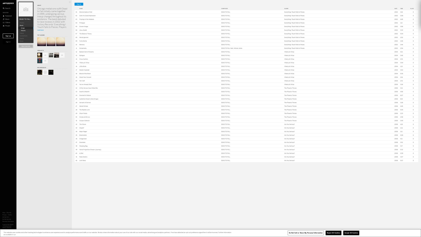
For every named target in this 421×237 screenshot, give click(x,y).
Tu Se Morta (83, 41)
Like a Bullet (83, 30)
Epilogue (82, 55)
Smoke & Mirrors (84, 117)
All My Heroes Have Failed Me (88, 88)
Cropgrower (83, 139)
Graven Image (83, 26)
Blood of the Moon (85, 74)
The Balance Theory (85, 34)
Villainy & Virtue (289, 52)
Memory (82, 45)
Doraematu (83, 48)
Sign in (8, 42)
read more (40, 30)
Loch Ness (82, 160)
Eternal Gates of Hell (85, 12)
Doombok (82, 142)
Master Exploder (84, 70)
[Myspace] (8, 3)
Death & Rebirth (84, 92)
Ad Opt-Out (5, 217)
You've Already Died (85, 84)
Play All (79, 4)
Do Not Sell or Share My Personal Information (306, 233)
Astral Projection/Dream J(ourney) (90, 150)
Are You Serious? (289, 124)
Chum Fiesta (83, 113)
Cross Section (83, 59)
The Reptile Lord (84, 110)
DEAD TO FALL (25, 19)
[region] (210, 233)
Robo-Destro (83, 157)
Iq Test (81, 153)
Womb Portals (83, 106)
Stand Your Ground (85, 77)
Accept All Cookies (351, 233)
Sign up (8, 36)
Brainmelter (83, 135)
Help (3, 212)
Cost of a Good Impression (87, 16)
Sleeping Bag (83, 146)
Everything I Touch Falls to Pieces (294, 12)
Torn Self (82, 81)
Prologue (82, 23)
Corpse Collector (84, 121)
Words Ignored (83, 37)
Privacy (4, 215)
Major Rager (83, 131)
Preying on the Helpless (86, 19)
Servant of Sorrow (85, 102)
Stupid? (81, 128)
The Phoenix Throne (290, 88)
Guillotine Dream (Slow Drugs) (88, 99)
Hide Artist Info (25, 46)
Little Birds (82, 66)
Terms (10, 215)
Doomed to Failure (85, 95)
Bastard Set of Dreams (86, 52)
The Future (82, 124)
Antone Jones (238, 48)
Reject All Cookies (333, 233)
